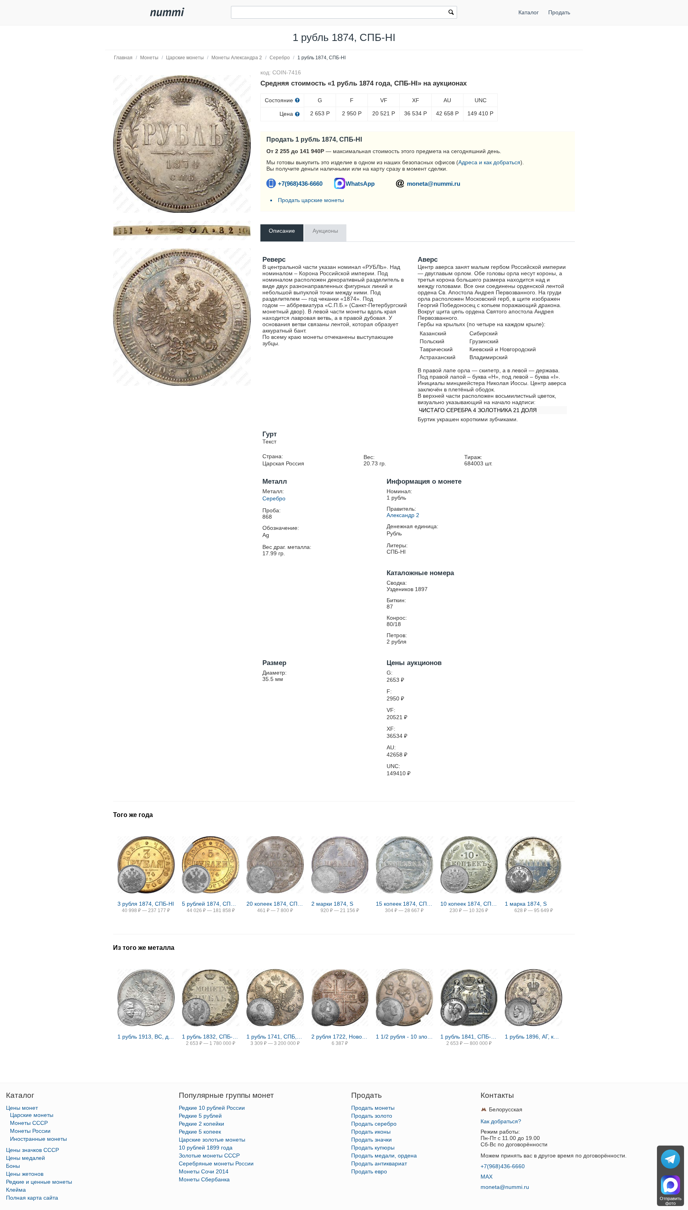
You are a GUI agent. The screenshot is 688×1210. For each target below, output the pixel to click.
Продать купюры (373, 1147)
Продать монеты (373, 1108)
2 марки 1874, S (332, 904)
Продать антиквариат (379, 1163)
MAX (487, 1176)
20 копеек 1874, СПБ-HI (275, 904)
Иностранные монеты (38, 1139)
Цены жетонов (24, 1174)
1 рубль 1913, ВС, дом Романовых (146, 1036)
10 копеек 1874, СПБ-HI (469, 904)
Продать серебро (374, 1124)
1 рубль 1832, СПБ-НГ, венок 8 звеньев (210, 1036)
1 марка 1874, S (526, 904)
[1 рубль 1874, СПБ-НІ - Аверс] (182, 317)
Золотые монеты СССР (209, 1155)
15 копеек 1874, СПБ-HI (404, 904)
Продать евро (369, 1171)
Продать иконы (371, 1131)
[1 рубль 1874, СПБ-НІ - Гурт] (182, 230)
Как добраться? (501, 1121)
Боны (13, 1166)
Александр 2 (403, 515)
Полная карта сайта (32, 1197)
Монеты (149, 57)
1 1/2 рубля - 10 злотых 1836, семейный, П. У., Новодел (404, 1036)
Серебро (280, 57)
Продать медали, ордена (384, 1155)
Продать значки (371, 1139)
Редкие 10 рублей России (212, 1108)
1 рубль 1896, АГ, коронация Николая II (533, 1036)
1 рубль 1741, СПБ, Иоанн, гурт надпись (275, 1036)
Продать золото (371, 1116)
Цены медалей (25, 1158)
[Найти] (451, 13)
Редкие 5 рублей (200, 1116)
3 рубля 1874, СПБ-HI (145, 904)
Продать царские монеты (311, 200)
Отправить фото (671, 1201)
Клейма (16, 1190)
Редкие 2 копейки (201, 1124)
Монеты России (30, 1131)
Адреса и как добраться (489, 162)
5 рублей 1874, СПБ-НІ (210, 904)
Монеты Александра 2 (236, 57)
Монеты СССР (29, 1123)
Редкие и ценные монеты (39, 1182)
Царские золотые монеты (212, 1139)
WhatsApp (360, 183)
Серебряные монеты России (216, 1163)
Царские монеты (185, 57)
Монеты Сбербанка (204, 1179)
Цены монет (22, 1108)
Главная (123, 57)
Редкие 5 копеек (200, 1131)
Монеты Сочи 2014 (204, 1171)
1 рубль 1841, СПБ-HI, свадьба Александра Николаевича (469, 1036)
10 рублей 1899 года (206, 1147)
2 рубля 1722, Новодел (340, 1036)
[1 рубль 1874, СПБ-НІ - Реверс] (182, 144)
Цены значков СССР (32, 1150)
